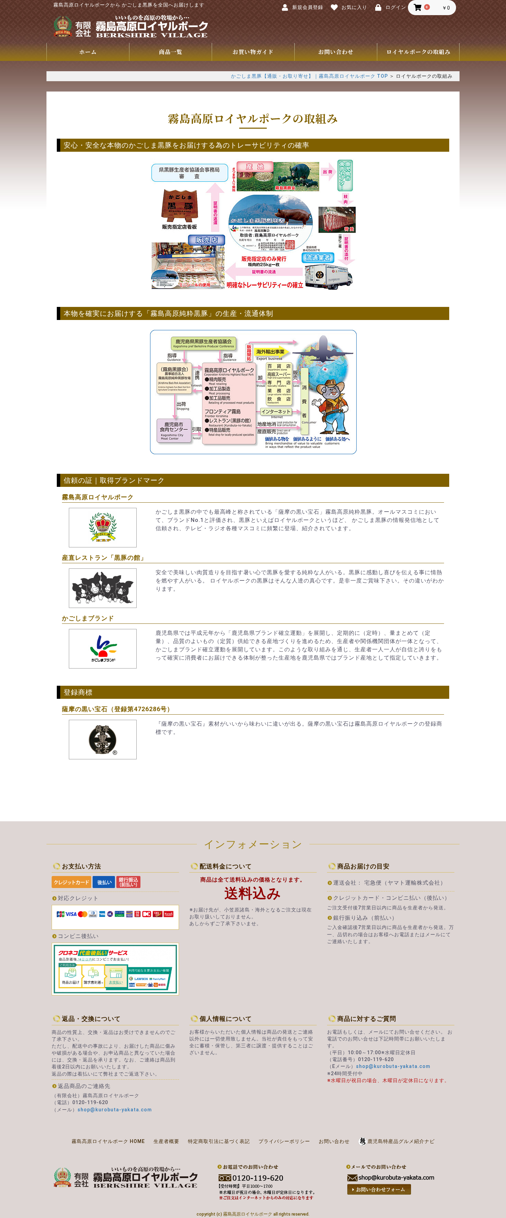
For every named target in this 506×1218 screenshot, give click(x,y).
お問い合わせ (336, 52)
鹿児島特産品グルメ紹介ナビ (401, 1141)
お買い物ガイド (253, 52)
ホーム (88, 52)
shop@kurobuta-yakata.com (114, 1110)
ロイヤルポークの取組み (418, 52)
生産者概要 (166, 1141)
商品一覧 (170, 52)
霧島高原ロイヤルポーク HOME (108, 1141)
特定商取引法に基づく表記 (219, 1141)
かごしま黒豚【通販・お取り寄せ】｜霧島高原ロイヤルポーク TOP (309, 76)
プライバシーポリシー (284, 1141)
